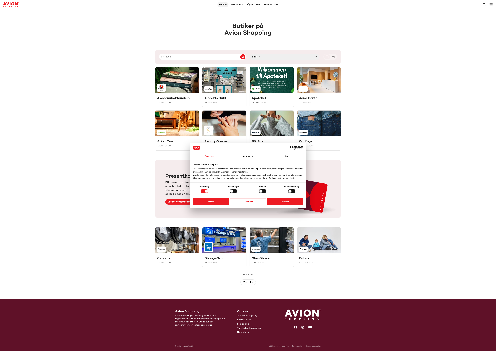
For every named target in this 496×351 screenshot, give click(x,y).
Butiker (223, 4)
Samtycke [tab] (209, 156)
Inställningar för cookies (278, 346)
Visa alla (248, 282)
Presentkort (271, 4)
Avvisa (211, 202)
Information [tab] (248, 156)
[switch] (233, 191)
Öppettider (253, 4)
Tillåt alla (285, 202)
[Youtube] (310, 327)
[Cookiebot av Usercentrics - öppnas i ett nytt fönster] (292, 148)
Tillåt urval (248, 202)
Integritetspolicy (313, 346)
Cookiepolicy (297, 346)
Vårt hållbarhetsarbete (249, 328)
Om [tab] (286, 156)
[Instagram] (302, 327)
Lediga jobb (243, 323)
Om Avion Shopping (247, 315)
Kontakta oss (244, 319)
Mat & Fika (237, 4)
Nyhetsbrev (243, 332)
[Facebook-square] (295, 327)
